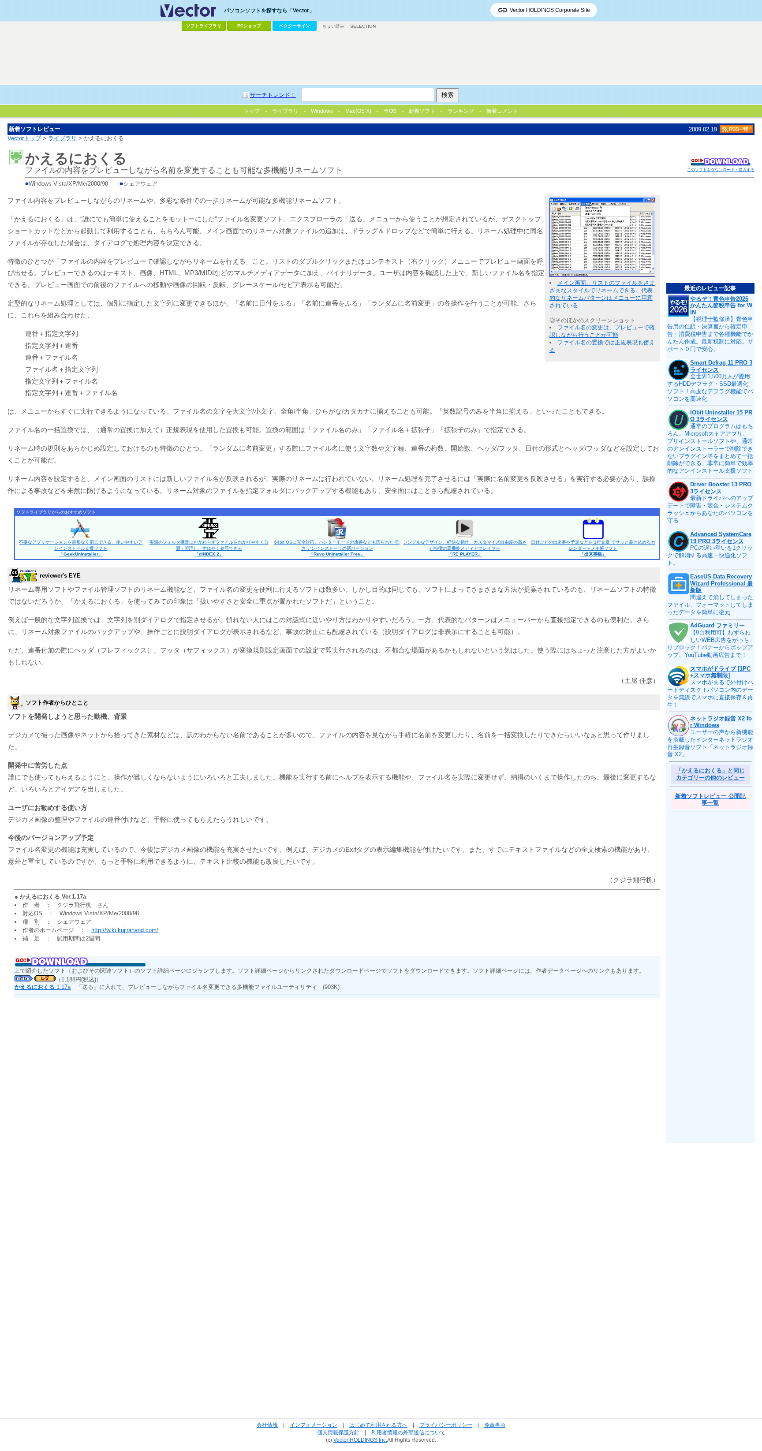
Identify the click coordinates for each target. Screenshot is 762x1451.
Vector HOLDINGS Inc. (360, 1440)
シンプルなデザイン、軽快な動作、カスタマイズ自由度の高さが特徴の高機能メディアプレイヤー (465, 548)
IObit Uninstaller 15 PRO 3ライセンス (721, 416)
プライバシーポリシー (445, 1425)
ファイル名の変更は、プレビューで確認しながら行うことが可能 (602, 331)
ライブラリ (62, 138)
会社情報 (267, 1425)
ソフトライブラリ (203, 25)
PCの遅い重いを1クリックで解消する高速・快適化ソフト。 (710, 555)
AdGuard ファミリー (717, 625)
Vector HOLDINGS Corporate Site (550, 10)
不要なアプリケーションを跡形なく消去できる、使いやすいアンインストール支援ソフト (80, 548)
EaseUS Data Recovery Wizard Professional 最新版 (721, 583)
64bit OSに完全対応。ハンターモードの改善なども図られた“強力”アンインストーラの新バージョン (337, 548)
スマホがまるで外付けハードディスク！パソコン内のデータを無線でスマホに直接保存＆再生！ (710, 693)
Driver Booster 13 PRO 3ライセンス (720, 488)
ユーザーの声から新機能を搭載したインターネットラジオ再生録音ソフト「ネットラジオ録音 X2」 (710, 743)
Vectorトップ (24, 138)
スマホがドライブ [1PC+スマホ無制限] (720, 672)
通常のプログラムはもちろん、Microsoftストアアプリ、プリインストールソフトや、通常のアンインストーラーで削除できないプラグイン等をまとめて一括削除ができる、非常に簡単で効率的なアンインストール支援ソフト (710, 448)
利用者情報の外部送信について (408, 1432)
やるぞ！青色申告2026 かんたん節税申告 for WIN (721, 305)
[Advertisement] (381, 58)
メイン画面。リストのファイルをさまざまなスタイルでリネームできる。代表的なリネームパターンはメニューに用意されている (602, 294)
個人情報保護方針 (338, 1432)
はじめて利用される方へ (378, 1425)
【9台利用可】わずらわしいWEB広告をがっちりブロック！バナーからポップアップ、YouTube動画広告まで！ (710, 643)
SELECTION (363, 26)
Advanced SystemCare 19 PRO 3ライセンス (720, 538)
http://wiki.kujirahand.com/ (124, 930)
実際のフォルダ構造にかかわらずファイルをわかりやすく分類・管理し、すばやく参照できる (209, 548)
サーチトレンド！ (273, 95)
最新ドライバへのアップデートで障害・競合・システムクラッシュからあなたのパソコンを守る (710, 509)
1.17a (43, 987)
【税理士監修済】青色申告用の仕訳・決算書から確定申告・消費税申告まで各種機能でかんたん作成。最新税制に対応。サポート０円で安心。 (710, 334)
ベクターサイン (294, 25)
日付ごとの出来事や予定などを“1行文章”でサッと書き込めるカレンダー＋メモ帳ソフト (593, 548)
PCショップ (249, 25)
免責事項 (494, 1425)
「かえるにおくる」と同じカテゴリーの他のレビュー (710, 774)
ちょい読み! (334, 26)
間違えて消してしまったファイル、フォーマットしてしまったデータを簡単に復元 (710, 604)
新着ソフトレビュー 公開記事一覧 (710, 799)
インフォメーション (313, 1425)
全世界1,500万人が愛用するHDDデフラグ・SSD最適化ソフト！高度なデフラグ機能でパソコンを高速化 (710, 387)
